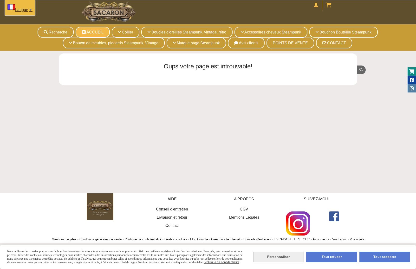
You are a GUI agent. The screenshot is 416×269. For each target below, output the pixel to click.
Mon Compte (199, 239)
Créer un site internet (225, 239)
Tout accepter (384, 257)
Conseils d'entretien (257, 239)
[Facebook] (412, 80)
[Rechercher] (361, 70)
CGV (244, 209)
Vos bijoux (339, 239)
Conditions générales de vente (100, 239)
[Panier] (412, 71)
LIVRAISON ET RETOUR (292, 239)
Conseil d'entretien (172, 209)
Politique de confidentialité (143, 239)
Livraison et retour (172, 217)
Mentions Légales (244, 217)
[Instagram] (412, 88)
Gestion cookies (175, 239)
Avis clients (321, 239)
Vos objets (357, 239)
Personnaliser (278, 257)
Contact (172, 225)
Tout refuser (332, 257)
